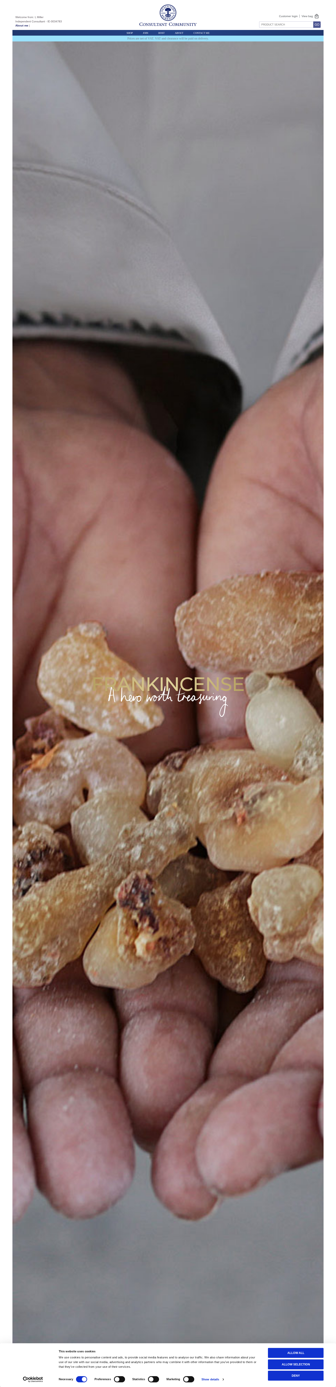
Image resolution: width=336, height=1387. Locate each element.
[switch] (119, 1379)
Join (145, 33)
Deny (296, 1375)
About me (21, 25)
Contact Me (201, 33)
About (179, 33)
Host (161, 33)
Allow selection (296, 1364)
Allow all (295, 1353)
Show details (210, 1379)
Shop (130, 33)
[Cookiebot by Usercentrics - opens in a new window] (33, 1379)
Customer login (288, 16)
